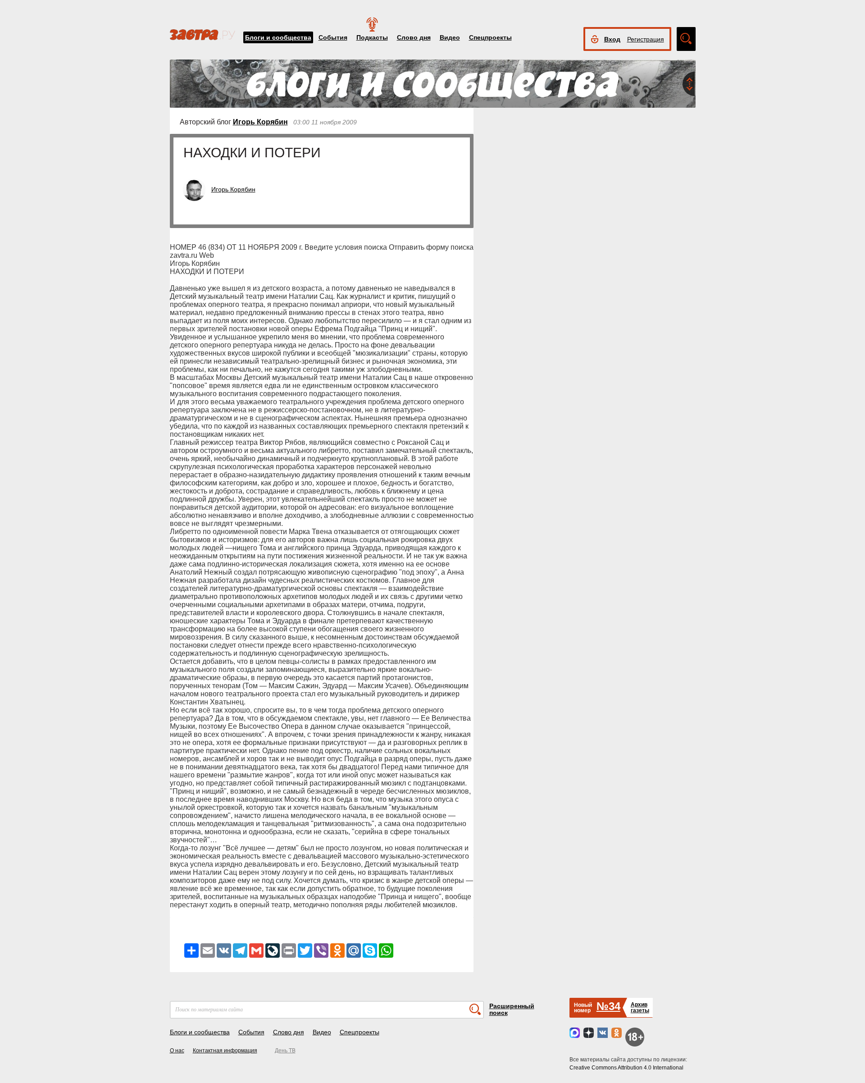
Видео (450, 37)
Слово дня (414, 37)
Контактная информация (225, 1050)
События (333, 37)
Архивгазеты (640, 1007)
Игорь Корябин (260, 122)
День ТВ (285, 1050)
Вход (612, 39)
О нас (177, 1050)
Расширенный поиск (511, 1009)
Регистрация (645, 39)
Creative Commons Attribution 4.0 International (626, 1068)
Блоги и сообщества (278, 37)
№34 (608, 1006)
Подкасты (372, 37)
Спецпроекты (490, 37)
